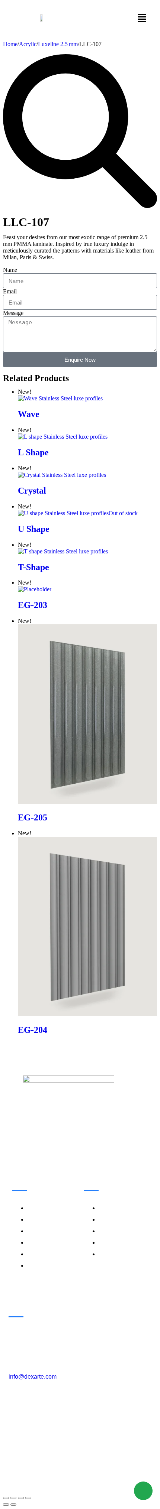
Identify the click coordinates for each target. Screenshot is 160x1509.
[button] (142, 18)
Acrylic (27, 44)
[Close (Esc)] (28, 1498)
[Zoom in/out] (6, 1498)
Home (10, 44)
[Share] (21, 1498)
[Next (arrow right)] (13, 1504)
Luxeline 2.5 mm (58, 44)
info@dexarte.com (33, 1376)
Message (13, 313)
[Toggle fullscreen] (13, 1498)
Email (10, 291)
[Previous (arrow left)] (6, 1504)
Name (10, 270)
